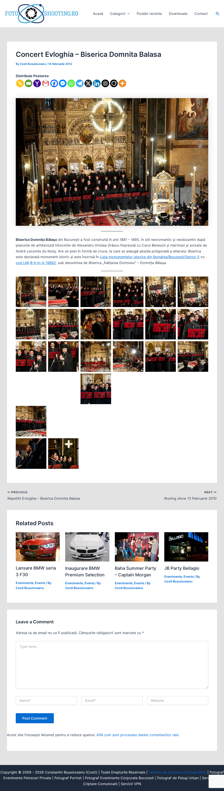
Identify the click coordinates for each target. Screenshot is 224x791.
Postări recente (149, 13)
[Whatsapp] (71, 83)
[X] (88, 83)
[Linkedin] (97, 83)
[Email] (28, 83)
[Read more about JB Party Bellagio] (186, 546)
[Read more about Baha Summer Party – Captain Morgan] (137, 546)
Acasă (98, 13)
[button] (127, 13)
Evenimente (24, 583)
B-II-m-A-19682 (43, 263)
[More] (122, 83)
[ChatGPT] (105, 83)
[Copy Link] (20, 83)
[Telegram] (80, 83)
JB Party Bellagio (181, 568)
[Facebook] (54, 83)
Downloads (178, 13)
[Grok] (114, 83)
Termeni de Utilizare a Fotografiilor (177, 772)
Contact (201, 13)
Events (40, 583)
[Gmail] (45, 83)
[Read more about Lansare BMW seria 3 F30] (38, 546)
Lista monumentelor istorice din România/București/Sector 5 (150, 257)
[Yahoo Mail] (37, 83)
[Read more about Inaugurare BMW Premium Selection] (87, 546)
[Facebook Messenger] (62, 83)
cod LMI (22, 263)
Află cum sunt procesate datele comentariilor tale (137, 735)
